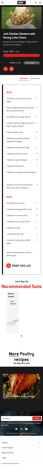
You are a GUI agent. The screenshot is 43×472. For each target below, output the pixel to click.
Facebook (16, 429)
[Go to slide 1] (21, 335)
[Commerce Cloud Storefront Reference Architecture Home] (21, 2)
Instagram (21, 429)
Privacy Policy (30, 423)
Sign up (37, 418)
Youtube (26, 429)
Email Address (6, 419)
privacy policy (34, 433)
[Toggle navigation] (2, 2)
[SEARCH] (36, 2)
